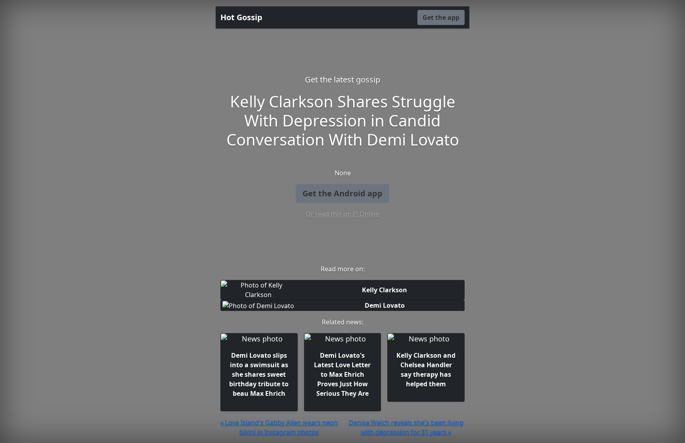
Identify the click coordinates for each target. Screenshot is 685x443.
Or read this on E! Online (342, 214)
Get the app (441, 17)
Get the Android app (342, 193)
